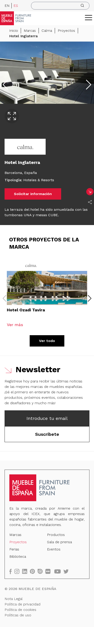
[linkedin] (26, 571)
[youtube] (58, 571)
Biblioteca (17, 556)
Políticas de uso (18, 615)
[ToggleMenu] (88, 17)
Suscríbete (47, 434)
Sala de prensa (59, 542)
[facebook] (11, 571)
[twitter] (67, 571)
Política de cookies (20, 609)
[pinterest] (34, 571)
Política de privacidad (22, 604)
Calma (47, 30)
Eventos (53, 549)
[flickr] (49, 571)
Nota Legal (14, 599)
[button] (88, 17)
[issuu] (41, 571)
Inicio (13, 30)
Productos (56, 535)
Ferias (14, 549)
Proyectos (66, 30)
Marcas (30, 30)
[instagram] (18, 571)
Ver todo (47, 341)
